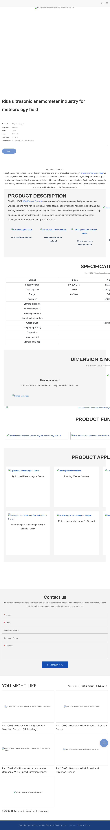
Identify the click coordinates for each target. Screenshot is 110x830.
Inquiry (9, 151)
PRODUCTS (101, 686)
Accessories (73, 686)
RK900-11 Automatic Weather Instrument (25, 811)
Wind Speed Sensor (32, 201)
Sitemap (72, 825)
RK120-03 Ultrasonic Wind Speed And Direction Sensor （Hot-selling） (23, 727)
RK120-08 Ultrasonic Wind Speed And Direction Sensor (77, 770)
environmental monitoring (92, 173)
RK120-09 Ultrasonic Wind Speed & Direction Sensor (81, 727)
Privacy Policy (84, 825)
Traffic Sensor (87, 686)
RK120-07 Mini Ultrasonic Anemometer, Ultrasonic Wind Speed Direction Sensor (24, 770)
